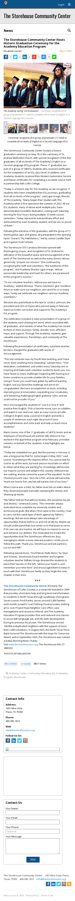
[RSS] (69, 884)
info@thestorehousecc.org (51, 879)
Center (23, 673)
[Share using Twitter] (15, 58)
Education (46, 673)
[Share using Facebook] (6, 58)
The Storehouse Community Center (37, 16)
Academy (14, 673)
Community (34, 673)
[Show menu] (67, 4)
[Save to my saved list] (54, 58)
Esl (53, 673)
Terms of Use (47, 895)
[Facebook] (8, 742)
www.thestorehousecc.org (23, 644)
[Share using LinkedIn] (25, 58)
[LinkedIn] (13, 742)
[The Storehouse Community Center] (7, 749)
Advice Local (10, 895)
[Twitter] (19, 742)
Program (8, 677)
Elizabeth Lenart (12, 51)
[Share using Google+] (34, 58)
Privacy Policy (32, 895)
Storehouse (20, 677)
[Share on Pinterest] (66, 66)
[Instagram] (25, 742)
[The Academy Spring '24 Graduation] (12, 128)
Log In (61, 4)
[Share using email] (44, 58)
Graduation (62, 673)
